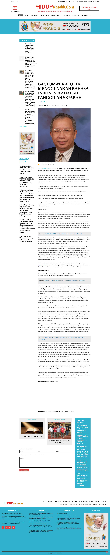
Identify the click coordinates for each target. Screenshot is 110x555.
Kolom (42, 101)
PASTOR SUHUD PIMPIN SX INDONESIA (59, 442)
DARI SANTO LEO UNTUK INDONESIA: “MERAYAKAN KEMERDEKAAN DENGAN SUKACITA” (31, 61)
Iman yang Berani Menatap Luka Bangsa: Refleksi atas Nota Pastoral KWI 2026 (27, 238)
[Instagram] (6, 527)
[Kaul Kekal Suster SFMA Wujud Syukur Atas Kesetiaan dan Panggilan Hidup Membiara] (21, 45)
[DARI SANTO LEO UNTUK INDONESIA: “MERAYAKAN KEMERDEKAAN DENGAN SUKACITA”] (21, 58)
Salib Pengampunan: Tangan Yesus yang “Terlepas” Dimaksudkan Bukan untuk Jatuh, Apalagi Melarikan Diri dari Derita (68, 523)
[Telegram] (89, 105)
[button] (90, 15)
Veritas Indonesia (23, 126)
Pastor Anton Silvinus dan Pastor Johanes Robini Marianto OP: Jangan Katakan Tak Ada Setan (68, 519)
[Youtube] (13, 527)
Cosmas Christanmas (47, 411)
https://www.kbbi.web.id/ (44, 265)
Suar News (77, 488)
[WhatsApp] (86, 105)
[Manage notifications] (107, 552)
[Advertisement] (64, 48)
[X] (83, 105)
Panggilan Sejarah (58, 411)
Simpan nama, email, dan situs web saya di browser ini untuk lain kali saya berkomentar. (36, 454)
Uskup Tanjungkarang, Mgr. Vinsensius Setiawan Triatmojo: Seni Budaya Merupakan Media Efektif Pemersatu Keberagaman (30, 116)
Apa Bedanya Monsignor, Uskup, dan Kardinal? (66, 515)
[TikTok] (9, 527)
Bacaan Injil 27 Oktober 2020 (32, 436)
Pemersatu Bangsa (69, 411)
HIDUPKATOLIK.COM (43, 168)
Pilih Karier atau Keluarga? (62, 513)
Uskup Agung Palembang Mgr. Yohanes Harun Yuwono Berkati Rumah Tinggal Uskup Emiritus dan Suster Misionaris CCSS (69, 528)
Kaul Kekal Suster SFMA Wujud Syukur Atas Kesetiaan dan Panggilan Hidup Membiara (29, 48)
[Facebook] (80, 105)
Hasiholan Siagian (46, 105)
